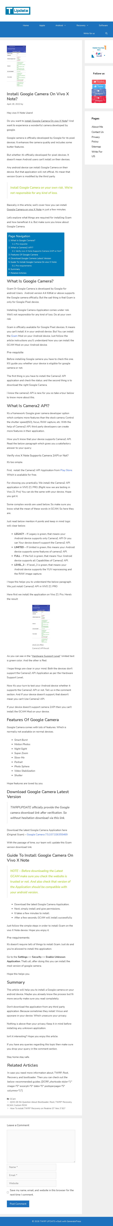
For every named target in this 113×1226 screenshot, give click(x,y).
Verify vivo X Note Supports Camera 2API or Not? (39, 251)
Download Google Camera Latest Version (31, 258)
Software (103, 25)
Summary (15, 269)
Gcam (14, 336)
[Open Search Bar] (106, 33)
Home (26, 25)
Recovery (80, 25)
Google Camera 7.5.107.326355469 (47, 834)
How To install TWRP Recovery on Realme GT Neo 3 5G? (37, 1108)
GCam (13, 1099)
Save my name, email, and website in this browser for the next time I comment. (42, 1192)
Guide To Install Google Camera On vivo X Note (34, 262)
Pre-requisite (21, 244)
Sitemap (96, 146)
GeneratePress (74, 1221)
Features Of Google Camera (24, 254)
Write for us (89, 33)
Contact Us (98, 132)
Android (59, 25)
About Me (97, 126)
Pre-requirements (24, 265)
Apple (42, 25)
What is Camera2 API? (22, 247)
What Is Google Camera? (23, 240)
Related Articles (18, 273)
